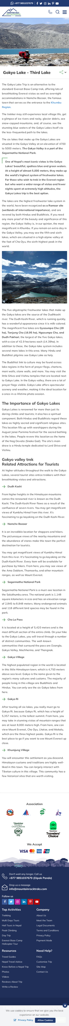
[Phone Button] (50, 12)
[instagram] (45, 3)
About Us (41, 915)
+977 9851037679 (23, 3)
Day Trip (6, 935)
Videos (5, 976)
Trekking (6, 915)
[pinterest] (53, 3)
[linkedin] (49, 3)
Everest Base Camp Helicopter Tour (12, 942)
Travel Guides (9, 956)
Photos (5, 971)
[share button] (63, 72)
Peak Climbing (9, 930)
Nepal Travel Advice (12, 961)
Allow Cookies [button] (45, 1020)
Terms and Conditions (47, 930)
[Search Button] (57, 12)
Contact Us (42, 971)
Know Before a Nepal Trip (15, 966)
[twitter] (41, 3)
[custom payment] (34, 850)
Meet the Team (44, 920)
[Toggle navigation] (63, 12)
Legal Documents (45, 925)
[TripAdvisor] (18, 829)
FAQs (39, 956)
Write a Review (10, 986)
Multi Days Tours (10, 920)
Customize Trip (44, 961)
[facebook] (37, 3)
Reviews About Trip (12, 981)
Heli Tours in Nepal (11, 925)
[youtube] (57, 3)
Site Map (41, 966)
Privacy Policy (43, 935)
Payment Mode (44, 940)
